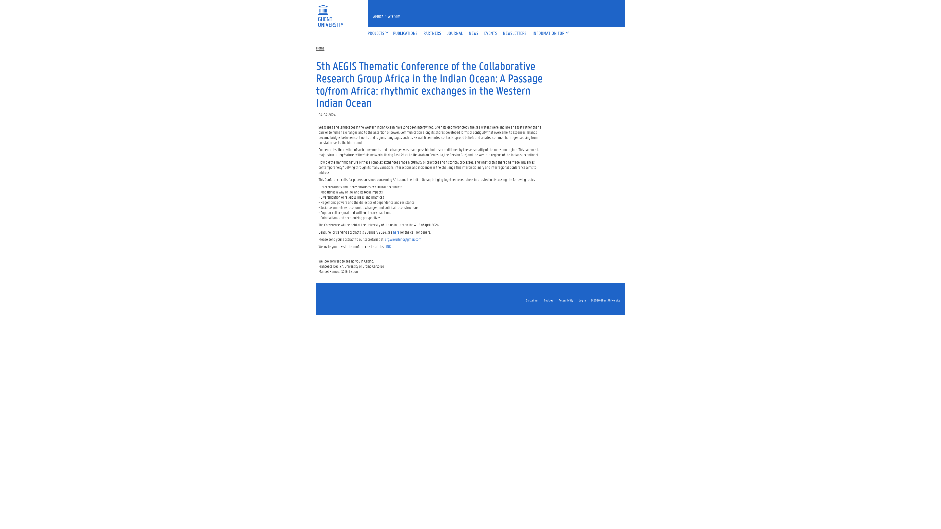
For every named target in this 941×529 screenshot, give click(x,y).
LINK (387, 246)
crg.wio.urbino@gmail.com (403, 239)
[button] (376, 33)
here (395, 232)
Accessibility (566, 300)
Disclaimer (532, 300)
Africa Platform (386, 16)
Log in (582, 300)
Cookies (548, 300)
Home (320, 47)
